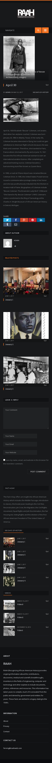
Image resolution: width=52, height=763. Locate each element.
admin (8, 92)
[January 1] (26, 282)
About (5, 721)
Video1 (20, 630)
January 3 (9, 389)
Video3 (20, 604)
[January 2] (26, 326)
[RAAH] (26, 17)
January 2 (9, 344)
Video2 (20, 617)
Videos (8, 593)
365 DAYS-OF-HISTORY (41, 92)
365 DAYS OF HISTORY (13, 530)
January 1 (9, 300)
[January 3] (26, 371)
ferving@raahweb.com (12, 748)
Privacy (6, 726)
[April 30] (26, 58)
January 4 (21, 580)
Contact (6, 731)
